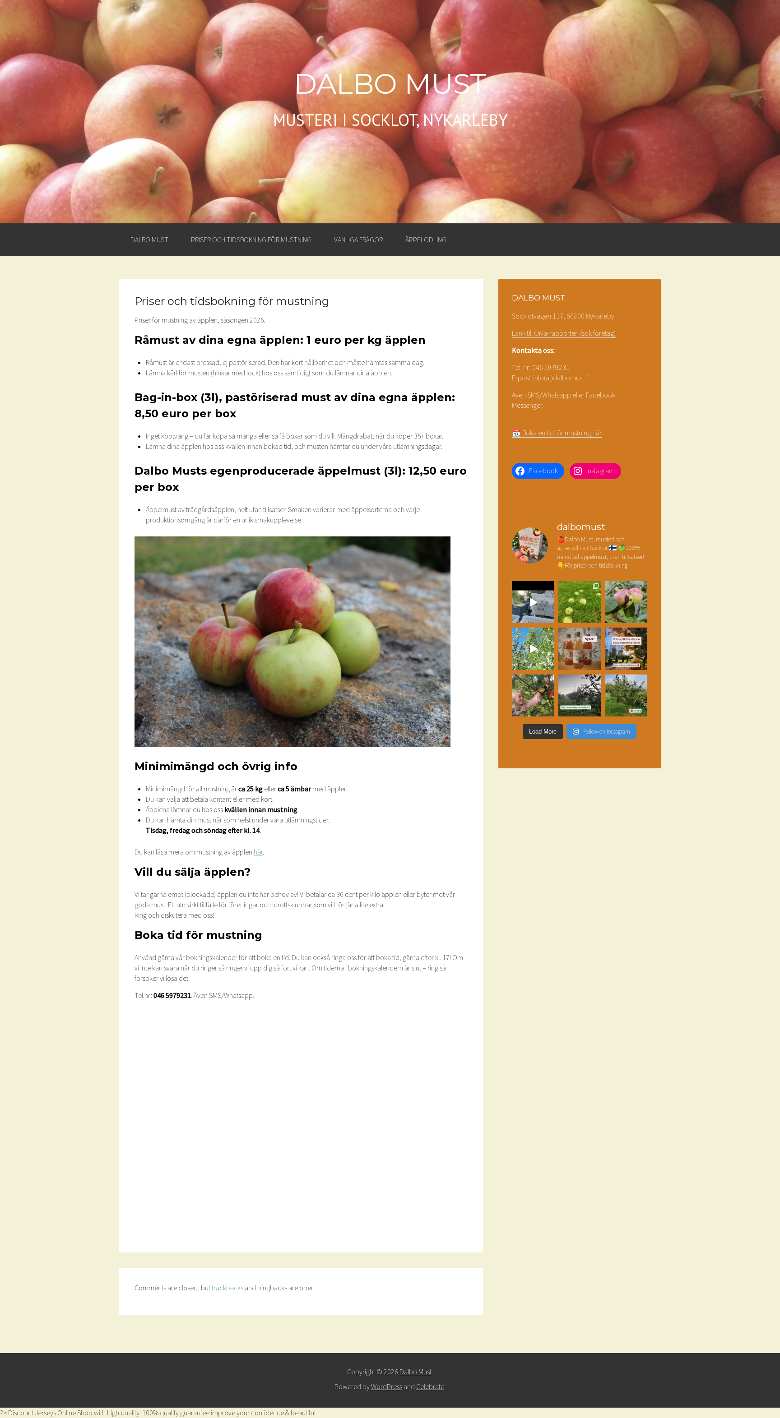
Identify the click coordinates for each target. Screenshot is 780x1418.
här (258, 851)
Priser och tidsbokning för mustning (251, 239)
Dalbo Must (390, 84)
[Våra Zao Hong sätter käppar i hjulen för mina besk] (626, 695)
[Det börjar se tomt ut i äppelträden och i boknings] (579, 695)
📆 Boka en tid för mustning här (557, 432)
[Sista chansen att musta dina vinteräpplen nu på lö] (626, 649)
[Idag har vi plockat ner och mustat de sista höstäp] (533, 695)
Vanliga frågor (358, 239)
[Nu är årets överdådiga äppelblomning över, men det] (533, 649)
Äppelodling (425, 239)
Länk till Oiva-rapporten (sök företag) (564, 332)
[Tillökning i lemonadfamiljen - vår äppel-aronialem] (579, 649)
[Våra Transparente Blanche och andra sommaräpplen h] (579, 602)
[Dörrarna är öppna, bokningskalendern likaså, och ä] (533, 602)
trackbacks (227, 1287)
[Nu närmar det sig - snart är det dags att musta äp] (626, 602)
